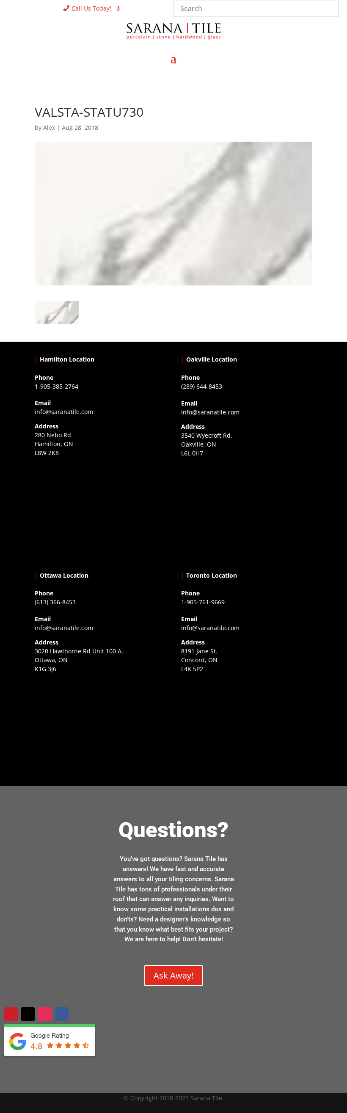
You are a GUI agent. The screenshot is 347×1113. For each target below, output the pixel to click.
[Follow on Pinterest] (11, 1014)
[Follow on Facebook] (62, 1014)
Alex (49, 127)
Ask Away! (173, 975)
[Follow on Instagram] (45, 1014)
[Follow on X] (28, 1014)
